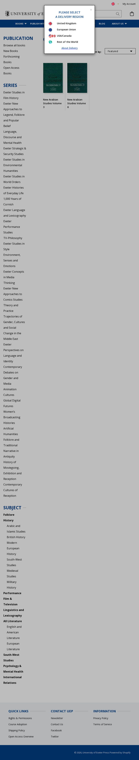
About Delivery (70, 48)
